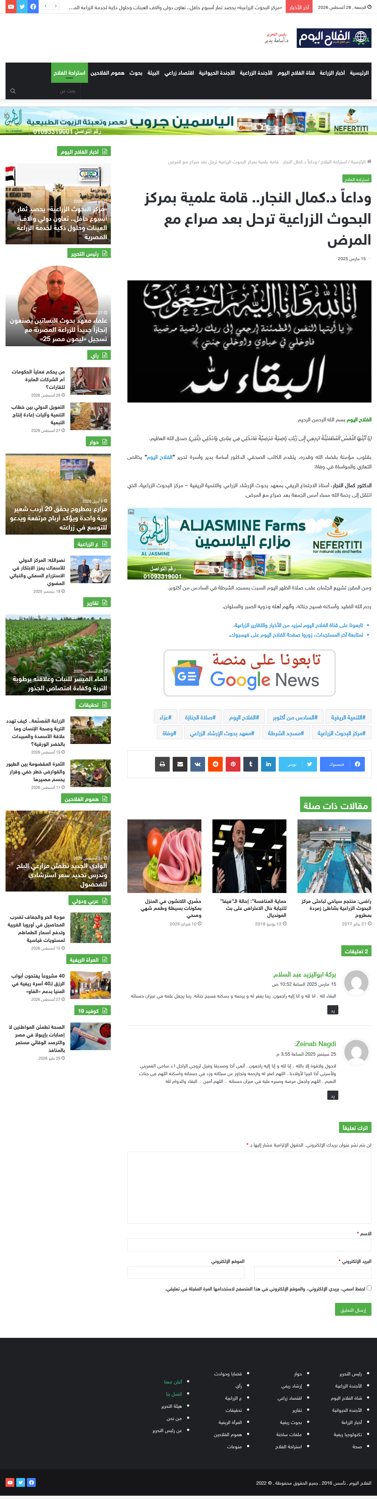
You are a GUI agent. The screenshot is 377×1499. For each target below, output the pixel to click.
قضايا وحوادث (228, 1373)
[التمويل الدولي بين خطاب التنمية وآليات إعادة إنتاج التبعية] (90, 416)
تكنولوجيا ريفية (348, 1433)
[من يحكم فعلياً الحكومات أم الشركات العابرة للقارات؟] (90, 381)
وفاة (168, 732)
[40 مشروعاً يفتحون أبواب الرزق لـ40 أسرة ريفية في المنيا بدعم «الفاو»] (90, 985)
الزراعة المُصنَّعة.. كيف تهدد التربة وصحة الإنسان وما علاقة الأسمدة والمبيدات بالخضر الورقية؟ (35, 731)
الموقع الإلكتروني (227, 1260)
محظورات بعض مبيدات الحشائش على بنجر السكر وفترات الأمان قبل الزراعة (201, 6)
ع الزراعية (233, 1397)
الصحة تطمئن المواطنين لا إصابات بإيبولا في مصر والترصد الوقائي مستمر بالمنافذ (37, 1037)
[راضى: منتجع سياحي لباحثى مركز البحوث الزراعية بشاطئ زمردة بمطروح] (334, 856)
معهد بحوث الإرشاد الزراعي (220, 732)
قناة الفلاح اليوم (296, 72)
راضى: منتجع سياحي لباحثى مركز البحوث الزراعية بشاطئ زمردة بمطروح (336, 907)
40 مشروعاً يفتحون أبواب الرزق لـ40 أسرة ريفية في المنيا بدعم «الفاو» (38, 982)
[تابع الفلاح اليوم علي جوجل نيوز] (249, 671)
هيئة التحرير (171, 1405)
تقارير (297, 1409)
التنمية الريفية (346, 716)
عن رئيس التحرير (167, 1429)
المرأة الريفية (230, 1421)
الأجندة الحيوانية (217, 72)
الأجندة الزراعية (256, 72)
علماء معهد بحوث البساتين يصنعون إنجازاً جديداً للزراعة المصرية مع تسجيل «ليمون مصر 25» (58, 328)
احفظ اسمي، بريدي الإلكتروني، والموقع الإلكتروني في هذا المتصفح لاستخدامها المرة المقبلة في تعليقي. (265, 1288)
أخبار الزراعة (332, 72)
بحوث (136, 72)
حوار (298, 1373)
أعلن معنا (173, 1381)
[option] (58, 203)
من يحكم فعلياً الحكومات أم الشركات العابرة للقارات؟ (38, 378)
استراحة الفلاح (69, 72)
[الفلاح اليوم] (314, 38)
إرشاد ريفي (291, 1385)
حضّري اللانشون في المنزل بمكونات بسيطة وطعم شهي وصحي (171, 907)
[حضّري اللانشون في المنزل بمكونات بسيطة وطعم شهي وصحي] (164, 856)
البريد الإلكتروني (355, 1260)
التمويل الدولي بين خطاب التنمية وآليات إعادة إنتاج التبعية (38, 413)
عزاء (164, 716)
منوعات (234, 1446)
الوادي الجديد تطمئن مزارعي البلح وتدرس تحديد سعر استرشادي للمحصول (62, 874)
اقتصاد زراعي (179, 72)
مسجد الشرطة (284, 732)
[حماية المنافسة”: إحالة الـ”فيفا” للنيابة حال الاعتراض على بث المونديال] (249, 856)
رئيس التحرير (350, 1373)
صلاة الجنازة (198, 716)
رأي (239, 1385)
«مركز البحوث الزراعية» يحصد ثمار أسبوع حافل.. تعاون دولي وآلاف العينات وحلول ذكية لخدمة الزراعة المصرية (62, 222)
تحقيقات (234, 1409)
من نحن (174, 1417)
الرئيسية (359, 72)
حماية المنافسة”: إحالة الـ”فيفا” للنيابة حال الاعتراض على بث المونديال (253, 907)
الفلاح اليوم (160, 456)
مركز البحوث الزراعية (340, 732)
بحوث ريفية (291, 1421)
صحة (357, 1446)
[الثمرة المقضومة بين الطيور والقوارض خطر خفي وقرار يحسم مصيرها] (90, 773)
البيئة (153, 72)
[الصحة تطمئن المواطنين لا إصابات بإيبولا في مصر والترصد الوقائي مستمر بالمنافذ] (90, 1036)
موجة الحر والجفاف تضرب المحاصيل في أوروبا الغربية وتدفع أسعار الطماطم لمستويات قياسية (36, 927)
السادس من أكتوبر (293, 716)
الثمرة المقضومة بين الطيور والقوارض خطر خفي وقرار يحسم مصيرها (35, 770)
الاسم (364, 1233)
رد (333, 1010)
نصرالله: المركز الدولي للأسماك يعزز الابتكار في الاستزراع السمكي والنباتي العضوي (37, 570)
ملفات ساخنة (289, 1433)
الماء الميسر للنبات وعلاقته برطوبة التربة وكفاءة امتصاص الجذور (60, 682)
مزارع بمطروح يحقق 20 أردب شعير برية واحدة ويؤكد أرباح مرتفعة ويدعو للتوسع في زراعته (58, 517)
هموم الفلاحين (107, 72)
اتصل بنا (174, 1393)
